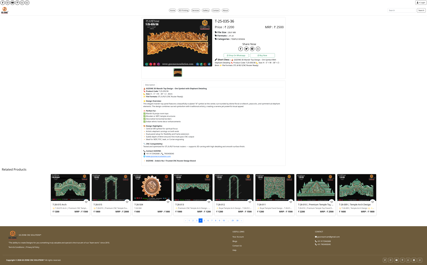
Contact (215, 10)
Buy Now (263, 55)
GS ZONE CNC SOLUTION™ (33, 260)
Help (234, 250)
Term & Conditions (16, 247)
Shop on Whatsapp (237, 55)
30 (237, 220)
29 (233, 220)
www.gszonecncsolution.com (158, 156)
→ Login (421, 2)
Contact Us (237, 245)
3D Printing (183, 10)
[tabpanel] (213, 124)
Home (172, 10)
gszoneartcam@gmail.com (328, 237)
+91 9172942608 (324, 241)
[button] (385, 260)
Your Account (238, 237)
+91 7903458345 (324, 244)
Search (421, 10)
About (225, 10)
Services (195, 10)
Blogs (235, 241)
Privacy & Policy (32, 247)
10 (224, 220)
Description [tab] (150, 85)
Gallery (206, 10)
